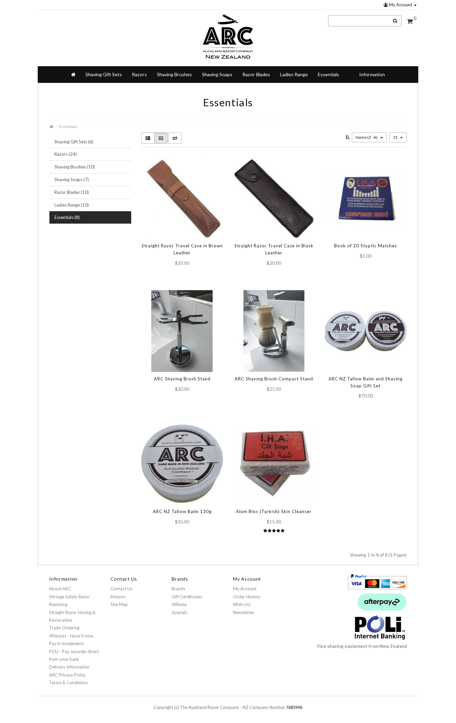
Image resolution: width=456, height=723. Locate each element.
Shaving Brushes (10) (74, 166)
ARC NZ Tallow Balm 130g (182, 511)
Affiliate (179, 604)
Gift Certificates (187, 596)
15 (395, 137)
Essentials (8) (67, 217)
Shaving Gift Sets (103, 74)
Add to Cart (176, 274)
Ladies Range (294, 74)
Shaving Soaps (217, 74)
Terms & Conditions (68, 682)
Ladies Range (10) (71, 205)
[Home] (73, 74)
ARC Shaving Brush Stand (182, 378)
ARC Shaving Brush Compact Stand (274, 378)
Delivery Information (69, 667)
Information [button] (372, 74)
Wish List (241, 604)
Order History (246, 596)
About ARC (60, 588)
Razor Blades (256, 74)
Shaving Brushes (174, 74)
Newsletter (243, 612)
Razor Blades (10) (71, 192)
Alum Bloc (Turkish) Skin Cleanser (273, 511)
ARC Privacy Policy (67, 675)
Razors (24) (65, 154)
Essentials (328, 74)
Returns (118, 596)
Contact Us (121, 588)
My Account (400, 4)
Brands (178, 588)
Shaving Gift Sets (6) (73, 141)
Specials (179, 612)
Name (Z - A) (367, 137)
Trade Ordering (64, 627)
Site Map (119, 604)
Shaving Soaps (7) (71, 179)
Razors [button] (139, 74)
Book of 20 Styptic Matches (365, 245)
